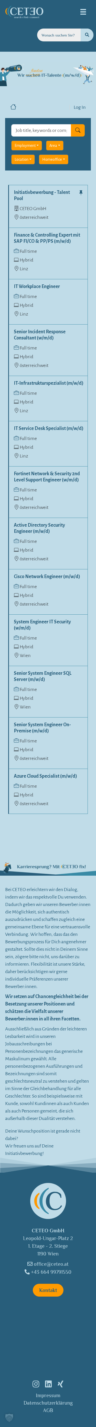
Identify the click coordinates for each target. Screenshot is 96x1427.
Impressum (48, 1395)
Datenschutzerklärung (48, 1403)
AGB (48, 1410)
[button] (9, 1417)
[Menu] (83, 11)
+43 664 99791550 (50, 1272)
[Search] (87, 35)
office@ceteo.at (51, 1264)
